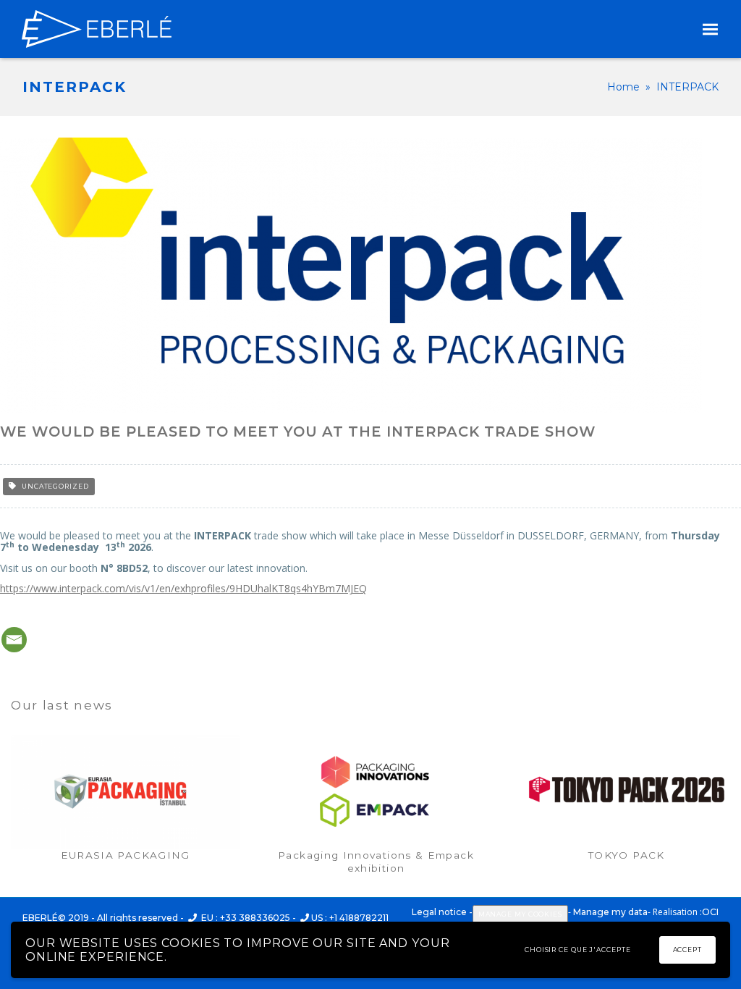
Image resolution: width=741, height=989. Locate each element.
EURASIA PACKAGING (125, 855)
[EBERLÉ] (97, 29)
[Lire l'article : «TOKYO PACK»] (626, 792)
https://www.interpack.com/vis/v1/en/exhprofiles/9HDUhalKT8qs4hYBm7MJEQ (183, 588)
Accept (687, 950)
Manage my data (610, 911)
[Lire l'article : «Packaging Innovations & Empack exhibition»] (375, 792)
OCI (710, 911)
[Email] (14, 639)
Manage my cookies (520, 914)
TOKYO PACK (626, 855)
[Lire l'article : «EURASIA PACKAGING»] (125, 792)
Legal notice (439, 911)
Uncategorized (55, 486)
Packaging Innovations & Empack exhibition (376, 861)
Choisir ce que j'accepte (578, 950)
